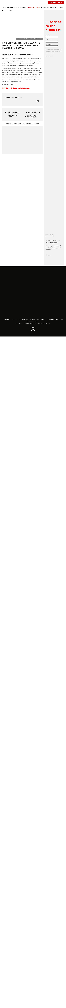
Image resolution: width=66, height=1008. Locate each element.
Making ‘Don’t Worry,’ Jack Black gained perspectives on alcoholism (31, 115)
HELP (48, 7)
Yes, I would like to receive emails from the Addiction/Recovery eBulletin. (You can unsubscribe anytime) (54, 51)
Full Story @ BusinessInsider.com (16, 88)
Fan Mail (43, 7)
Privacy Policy (34, 321)
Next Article (33, 111)
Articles (16, 7)
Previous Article (12, 111)
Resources (41, 319)
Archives (10, 7)
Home (5, 7)
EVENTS (32, 319)
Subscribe (50, 319)
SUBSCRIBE (56, 2)
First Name (49, 39)
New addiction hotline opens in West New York (13, 114)
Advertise (53, 7)
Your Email (49, 35)
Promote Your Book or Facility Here (22, 123)
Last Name (49, 44)
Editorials (23, 7)
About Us (15, 319)
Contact (7, 319)
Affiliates (60, 319)
